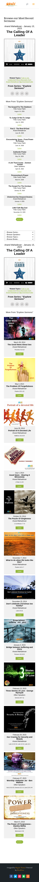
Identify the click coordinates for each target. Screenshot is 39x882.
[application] (19, 64)
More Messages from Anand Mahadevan (18, 81)
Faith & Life (25, 78)
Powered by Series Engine (19, 225)
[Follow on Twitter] (15, 876)
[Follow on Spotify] (23, 876)
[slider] (16, 64)
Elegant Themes (20, 868)
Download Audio (27, 82)
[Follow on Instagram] (19, 876)
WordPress (20, 870)
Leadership (11, 80)
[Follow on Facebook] (11, 876)
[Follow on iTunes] (28, 876)
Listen (19, 114)
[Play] (7, 64)
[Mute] (26, 64)
